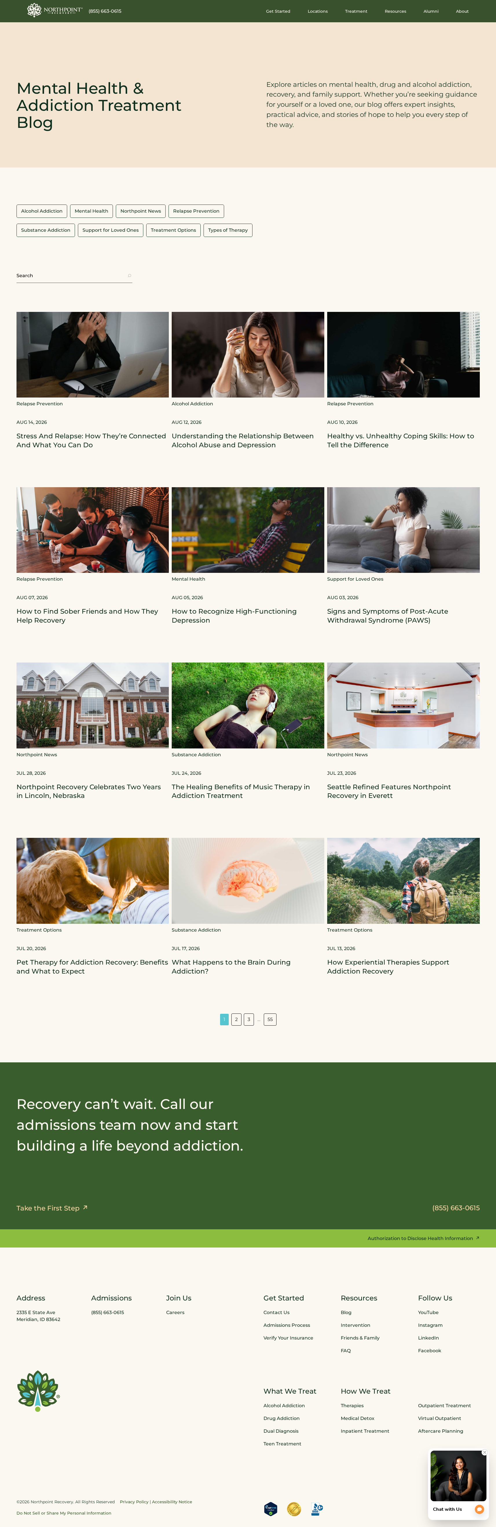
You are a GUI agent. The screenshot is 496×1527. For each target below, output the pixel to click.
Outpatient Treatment (444, 1405)
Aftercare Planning (440, 1431)
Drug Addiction (281, 1418)
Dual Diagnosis (281, 1431)
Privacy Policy (134, 1502)
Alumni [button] (431, 11)
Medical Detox (357, 1418)
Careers (175, 1312)
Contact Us (276, 1312)
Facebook (429, 1350)
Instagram (430, 1325)
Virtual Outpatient (439, 1418)
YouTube (428, 1312)
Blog (346, 1312)
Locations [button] (318, 11)
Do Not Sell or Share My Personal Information (64, 1513)
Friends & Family (360, 1338)
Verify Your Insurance (288, 1338)
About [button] (462, 11)
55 (270, 1019)
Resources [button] (395, 11)
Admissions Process (286, 1325)
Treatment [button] (356, 11)
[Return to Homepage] (55, 10)
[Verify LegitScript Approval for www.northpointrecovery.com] (270, 1509)
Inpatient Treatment (365, 1431)
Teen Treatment (282, 1444)
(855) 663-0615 (105, 11)
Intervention (355, 1325)
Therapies (352, 1405)
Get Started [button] (278, 11)
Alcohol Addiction (284, 1405)
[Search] (129, 276)
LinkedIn (428, 1338)
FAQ (346, 1350)
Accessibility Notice (172, 1502)
